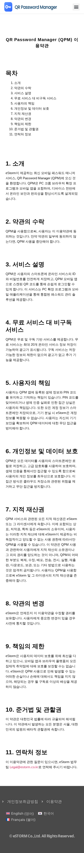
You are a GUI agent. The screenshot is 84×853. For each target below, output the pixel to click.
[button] (76, 6)
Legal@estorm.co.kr (24, 767)
